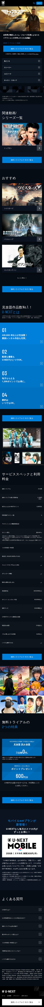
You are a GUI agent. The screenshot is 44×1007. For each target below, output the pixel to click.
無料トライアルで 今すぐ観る (22, 49)
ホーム (3, 995)
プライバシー (16, 995)
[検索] (34, 3)
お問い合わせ (24, 995)
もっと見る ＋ (22, 278)
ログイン (39, 3)
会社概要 (9, 995)
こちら (36, 54)
